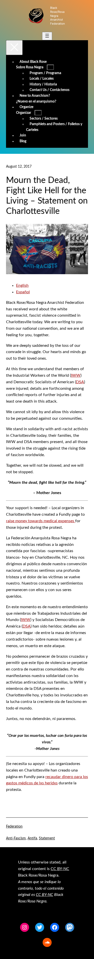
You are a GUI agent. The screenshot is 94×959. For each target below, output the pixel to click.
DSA (80, 382)
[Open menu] (47, 36)
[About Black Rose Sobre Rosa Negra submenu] (50, 67)
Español (23, 292)
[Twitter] (39, 927)
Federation (14, 826)
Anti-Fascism (16, 838)
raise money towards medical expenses (40, 521)
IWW (75, 375)
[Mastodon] (69, 927)
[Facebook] (54, 927)
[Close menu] (14, 47)
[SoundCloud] (47, 942)
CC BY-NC (60, 869)
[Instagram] (24, 927)
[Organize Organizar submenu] (38, 112)
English (22, 285)
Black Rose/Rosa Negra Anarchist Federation (57, 15)
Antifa (32, 838)
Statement (47, 838)
